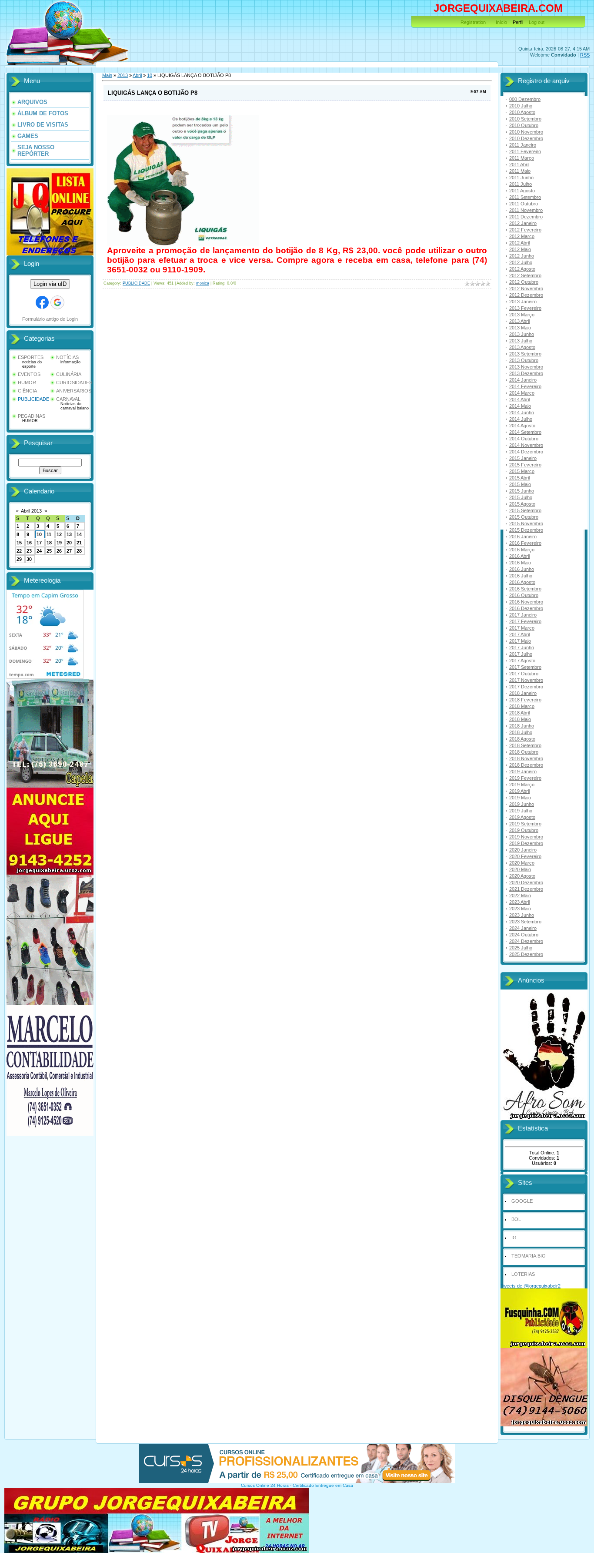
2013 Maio (520, 327)
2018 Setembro (525, 745)
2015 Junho (521, 490)
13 (69, 534)
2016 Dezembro (526, 608)
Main (107, 75)
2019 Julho (520, 810)
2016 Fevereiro (525, 543)
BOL (516, 1219)
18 (49, 542)
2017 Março (521, 628)
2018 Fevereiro (525, 699)
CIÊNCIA (27, 390)
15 (19, 542)
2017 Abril (519, 634)
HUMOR (27, 382)
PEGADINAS (31, 416)
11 (49, 534)
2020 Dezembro (526, 882)
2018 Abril (519, 712)
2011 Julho (520, 184)
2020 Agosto (522, 876)
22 (19, 550)
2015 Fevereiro (525, 464)
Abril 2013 (31, 510)
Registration (473, 22)
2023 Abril (519, 902)
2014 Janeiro (523, 379)
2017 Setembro (525, 667)
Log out (536, 22)
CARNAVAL (68, 399)
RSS (585, 54)
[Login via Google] (57, 302)
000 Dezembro (525, 99)
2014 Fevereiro (525, 386)
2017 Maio (520, 641)
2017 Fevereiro (525, 621)
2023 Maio (520, 908)
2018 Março (521, 706)
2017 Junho (521, 647)
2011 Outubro (523, 203)
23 (29, 550)
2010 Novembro (526, 131)
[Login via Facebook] (42, 302)
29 (19, 559)
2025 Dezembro (526, 954)
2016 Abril (519, 556)
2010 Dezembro (526, 138)
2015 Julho (520, 497)
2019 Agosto (522, 817)
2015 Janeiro (523, 458)
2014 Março (521, 393)
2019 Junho (521, 804)
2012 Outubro (523, 282)
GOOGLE (522, 1201)
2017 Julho (520, 654)
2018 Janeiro (523, 693)
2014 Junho (521, 412)
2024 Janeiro (523, 928)
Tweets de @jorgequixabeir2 (531, 1285)
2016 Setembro (525, 588)
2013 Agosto (522, 347)
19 (59, 542)
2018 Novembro (526, 758)
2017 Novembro (526, 680)
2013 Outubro (523, 360)
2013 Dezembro (526, 373)
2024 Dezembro (526, 941)
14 (79, 534)
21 (79, 542)
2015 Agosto (522, 503)
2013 (122, 75)
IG (514, 1237)
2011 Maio (520, 171)
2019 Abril (519, 791)
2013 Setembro (525, 353)
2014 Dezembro (526, 451)
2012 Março (521, 236)
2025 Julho (520, 947)
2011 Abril (519, 164)
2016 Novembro (526, 601)
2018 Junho (521, 725)
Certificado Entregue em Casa (323, 1485)
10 (39, 534)
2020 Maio (520, 869)
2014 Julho (520, 419)
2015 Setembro (525, 510)
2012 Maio (520, 249)
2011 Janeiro (522, 145)
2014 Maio (520, 406)
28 (79, 550)
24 (39, 550)
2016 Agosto (522, 582)
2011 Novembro (526, 210)
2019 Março (521, 784)
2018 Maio (520, 719)
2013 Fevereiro (525, 308)
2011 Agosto (522, 190)
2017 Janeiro (523, 614)
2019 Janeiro (523, 771)
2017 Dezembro (526, 686)
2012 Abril (519, 242)
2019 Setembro (525, 823)
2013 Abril (519, 321)
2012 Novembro (526, 288)
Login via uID (50, 284)
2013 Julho (520, 340)
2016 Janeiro (523, 536)
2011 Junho (521, 177)
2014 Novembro (526, 445)
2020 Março (521, 862)
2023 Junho (521, 915)
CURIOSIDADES (74, 382)
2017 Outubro (523, 673)
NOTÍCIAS (67, 357)
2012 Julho (520, 262)
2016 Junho (521, 569)
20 (69, 542)
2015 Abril (519, 477)
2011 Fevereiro (525, 151)
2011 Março (521, 158)
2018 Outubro (523, 752)
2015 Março (521, 471)
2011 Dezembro (526, 216)
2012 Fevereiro (525, 229)
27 (69, 550)
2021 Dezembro (526, 889)
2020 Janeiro (523, 849)
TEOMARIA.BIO (528, 1255)
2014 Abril (519, 399)
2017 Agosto (522, 660)
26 (59, 550)
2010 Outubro (523, 125)
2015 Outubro (523, 517)
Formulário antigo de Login (50, 319)
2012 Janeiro (523, 223)
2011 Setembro (525, 197)
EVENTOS (29, 374)
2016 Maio (520, 562)
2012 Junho (521, 255)
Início (501, 22)
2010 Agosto (522, 112)
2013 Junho (521, 334)
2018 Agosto (522, 738)
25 (49, 550)
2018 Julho (520, 732)
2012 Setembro (525, 275)
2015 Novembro (526, 523)
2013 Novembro (526, 366)
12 (59, 534)
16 (29, 542)
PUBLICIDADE (33, 399)
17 (39, 542)
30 (29, 559)
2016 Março (521, 549)
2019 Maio (520, 797)
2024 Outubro (523, 934)
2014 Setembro (525, 432)
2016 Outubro (523, 595)
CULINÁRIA (68, 374)
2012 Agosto (522, 269)
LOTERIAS (523, 1274)
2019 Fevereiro (525, 778)
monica (202, 283)
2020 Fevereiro (525, 856)
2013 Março (521, 314)
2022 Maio (520, 895)
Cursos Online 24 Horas (265, 1485)
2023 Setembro (525, 921)
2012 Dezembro (526, 295)
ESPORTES (30, 357)
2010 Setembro (525, 118)
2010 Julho (520, 105)
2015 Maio (520, 484)
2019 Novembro (526, 836)
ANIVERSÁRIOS (73, 390)
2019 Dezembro (526, 843)
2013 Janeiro (523, 301)
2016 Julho (520, 575)
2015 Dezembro (526, 530)
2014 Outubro (523, 438)
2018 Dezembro (526, 765)
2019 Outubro (523, 830)
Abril (137, 75)
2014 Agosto (522, 425)
